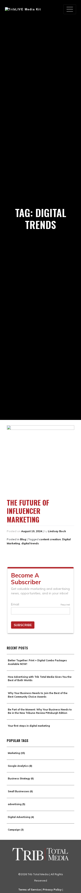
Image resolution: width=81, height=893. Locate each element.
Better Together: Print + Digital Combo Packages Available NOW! (37, 662)
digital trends (30, 543)
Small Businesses (20, 791)
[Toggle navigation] (69, 9)
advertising (16, 804)
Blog (23, 539)
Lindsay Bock (57, 531)
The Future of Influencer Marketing (28, 510)
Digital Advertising (21, 817)
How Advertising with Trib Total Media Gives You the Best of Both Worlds (40, 678)
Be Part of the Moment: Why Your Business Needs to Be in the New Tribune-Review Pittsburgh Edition (40, 711)
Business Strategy (21, 778)
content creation (50, 539)
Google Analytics (20, 765)
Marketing (16, 753)
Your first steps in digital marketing (29, 725)
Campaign (16, 829)
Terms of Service (29, 889)
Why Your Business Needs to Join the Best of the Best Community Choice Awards (38, 695)
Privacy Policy (52, 889)
